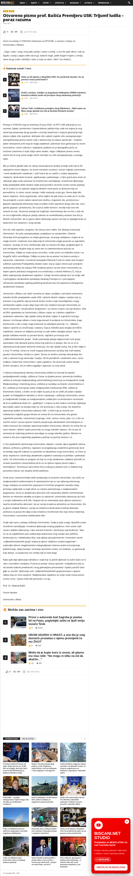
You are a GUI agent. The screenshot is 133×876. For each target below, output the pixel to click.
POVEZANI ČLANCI (11, 739)
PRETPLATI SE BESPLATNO (111, 867)
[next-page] (85, 738)
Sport (46, 3)
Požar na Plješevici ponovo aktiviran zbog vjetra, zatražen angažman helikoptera (15, 831)
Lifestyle (59, 3)
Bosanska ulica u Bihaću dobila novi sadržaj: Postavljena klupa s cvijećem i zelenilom (44, 831)
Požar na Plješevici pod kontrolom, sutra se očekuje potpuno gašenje (14, 860)
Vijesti (34, 3)
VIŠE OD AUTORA (28, 739)
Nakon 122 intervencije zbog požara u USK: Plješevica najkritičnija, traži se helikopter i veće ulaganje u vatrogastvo (44, 767)
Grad (22, 3)
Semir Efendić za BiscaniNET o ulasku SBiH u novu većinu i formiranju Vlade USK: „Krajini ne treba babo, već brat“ (44, 861)
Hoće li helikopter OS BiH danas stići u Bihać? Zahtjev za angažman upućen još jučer (44, 799)
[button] (129, 3)
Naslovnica (6, 8)
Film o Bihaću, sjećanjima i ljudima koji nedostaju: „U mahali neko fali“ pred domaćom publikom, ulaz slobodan (70, 862)
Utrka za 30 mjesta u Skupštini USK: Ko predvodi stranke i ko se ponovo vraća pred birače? (73, 831)
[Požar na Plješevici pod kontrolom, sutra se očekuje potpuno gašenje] (16, 846)
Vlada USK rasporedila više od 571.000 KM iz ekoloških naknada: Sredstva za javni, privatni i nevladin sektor (72, 800)
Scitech (88, 3)
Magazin (74, 3)
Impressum (103, 3)
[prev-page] (81, 738)
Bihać (19, 8)
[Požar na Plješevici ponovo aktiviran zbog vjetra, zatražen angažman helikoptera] (16, 817)
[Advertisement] (44, 704)
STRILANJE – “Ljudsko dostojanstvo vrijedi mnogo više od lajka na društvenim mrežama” (16, 800)
